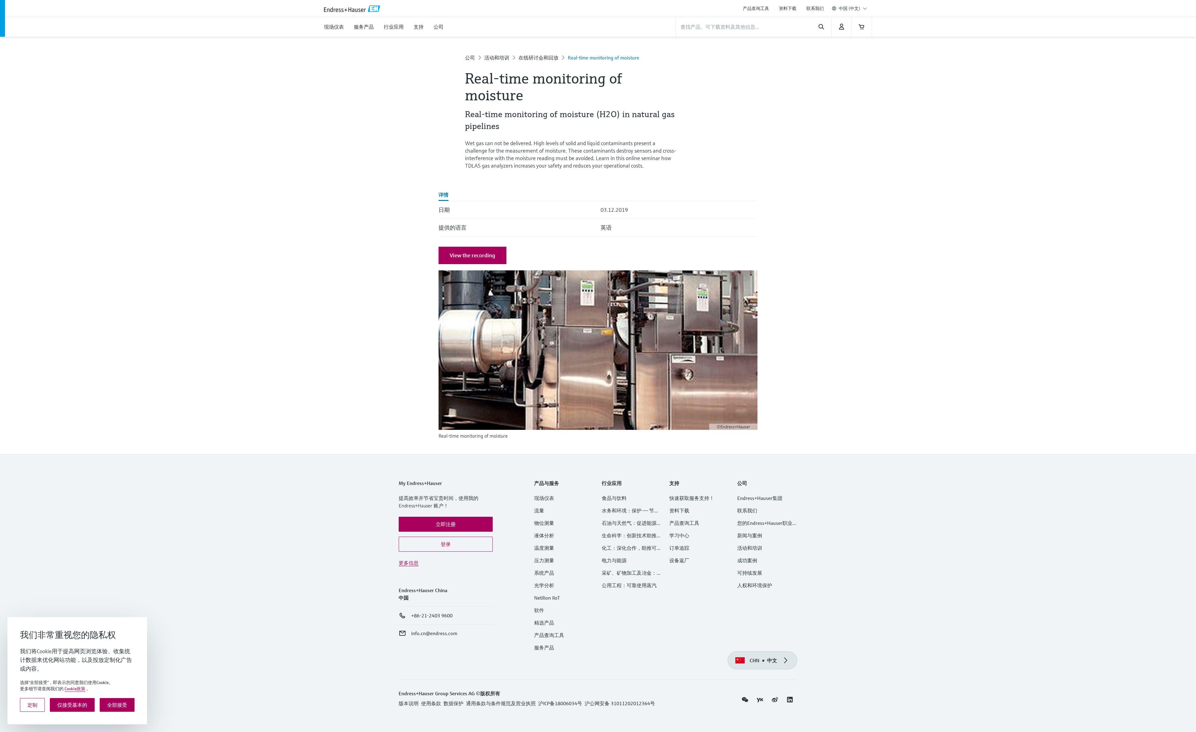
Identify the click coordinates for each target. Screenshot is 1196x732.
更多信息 (409, 563)
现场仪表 (544, 498)
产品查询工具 (756, 8)
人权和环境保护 (754, 585)
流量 (539, 510)
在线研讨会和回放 (538, 58)
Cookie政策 (74, 689)
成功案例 (747, 560)
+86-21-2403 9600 (432, 615)
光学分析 (544, 585)
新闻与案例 (749, 535)
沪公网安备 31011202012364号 (620, 703)
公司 (470, 58)
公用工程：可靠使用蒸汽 (629, 585)
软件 (539, 610)
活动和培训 (496, 58)
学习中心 (679, 535)
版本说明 (409, 703)
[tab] (443, 195)
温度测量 (544, 548)
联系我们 (815, 8)
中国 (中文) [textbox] (849, 8)
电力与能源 (614, 560)
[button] (446, 524)
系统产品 (544, 573)
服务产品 (544, 647)
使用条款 (431, 703)
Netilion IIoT (547, 598)
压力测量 (546, 560)
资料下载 (787, 8)
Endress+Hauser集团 (759, 498)
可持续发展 (749, 573)
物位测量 (544, 523)
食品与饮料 (614, 498)
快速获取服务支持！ (691, 498)
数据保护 (453, 703)
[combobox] (853, 8)
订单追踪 (679, 548)
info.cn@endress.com (434, 633)
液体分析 (544, 535)
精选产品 (544, 623)
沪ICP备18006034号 (560, 703)
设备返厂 (679, 560)
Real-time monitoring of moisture (603, 58)
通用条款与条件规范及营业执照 (501, 703)
